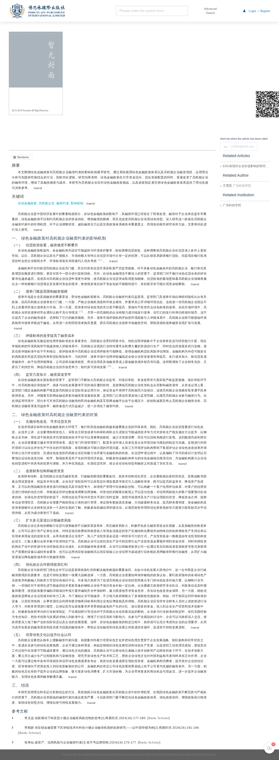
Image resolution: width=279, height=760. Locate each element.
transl (38, 188)
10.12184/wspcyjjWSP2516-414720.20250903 (117, 70)
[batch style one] (269, 748)
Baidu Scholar (158, 718)
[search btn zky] (194, 11)
